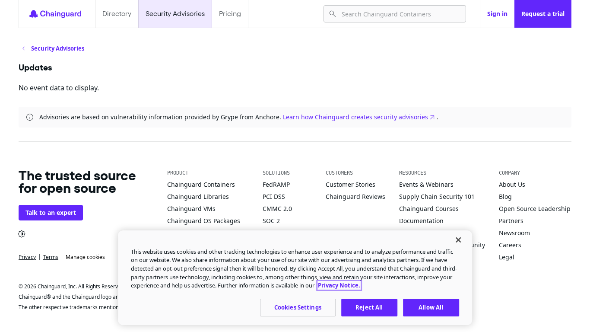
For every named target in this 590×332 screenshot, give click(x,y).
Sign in (497, 14)
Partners (511, 221)
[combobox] (400, 14)
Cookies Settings (297, 307)
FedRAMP (276, 184)
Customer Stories (350, 184)
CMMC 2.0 (277, 208)
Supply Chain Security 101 (437, 196)
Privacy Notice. (339, 285)
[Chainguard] (55, 14)
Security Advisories (175, 14)
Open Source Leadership (535, 208)
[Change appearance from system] (21, 233)
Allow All (431, 307)
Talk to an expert (50, 212)
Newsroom (514, 233)
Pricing (230, 14)
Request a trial (543, 14)
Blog (505, 196)
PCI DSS (274, 196)
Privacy (27, 257)
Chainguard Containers (201, 184)
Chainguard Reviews (355, 196)
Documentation (421, 221)
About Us (512, 184)
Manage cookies (85, 257)
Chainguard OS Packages (203, 221)
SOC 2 (271, 221)
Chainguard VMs (191, 208)
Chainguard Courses (429, 208)
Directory (116, 14)
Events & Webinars (426, 184)
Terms (50, 257)
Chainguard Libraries (198, 196)
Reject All (369, 307)
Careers (510, 245)
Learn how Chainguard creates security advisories (355, 117)
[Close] (458, 239)
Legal (506, 257)
